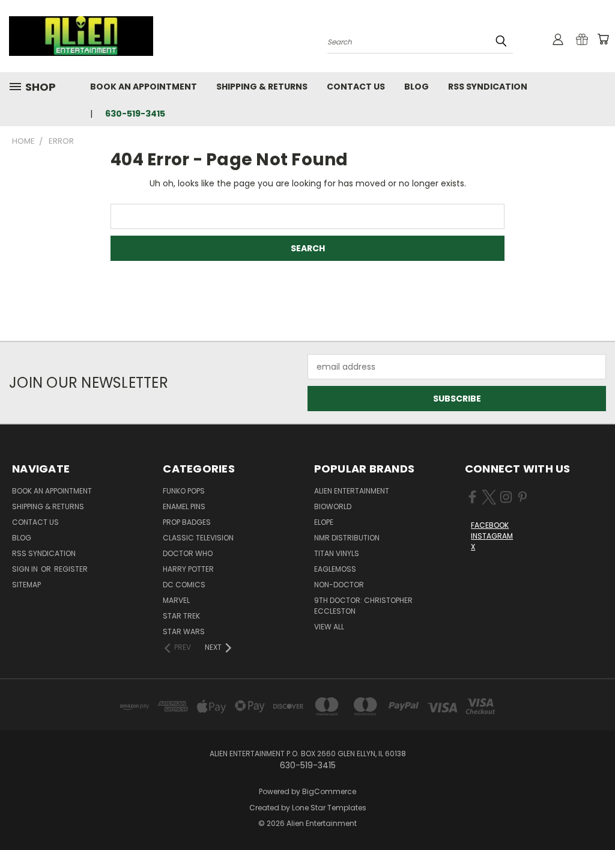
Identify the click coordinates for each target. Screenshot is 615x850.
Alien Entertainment (351, 491)
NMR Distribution (347, 538)
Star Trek (181, 616)
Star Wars (184, 631)
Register (71, 569)
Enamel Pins (184, 506)
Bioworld (332, 506)
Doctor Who (188, 553)
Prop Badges (187, 522)
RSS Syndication (487, 87)
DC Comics (184, 584)
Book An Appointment (143, 87)
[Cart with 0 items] (603, 39)
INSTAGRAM (492, 536)
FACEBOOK (490, 525)
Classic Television (198, 538)
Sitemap (26, 584)
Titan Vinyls (336, 553)
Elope (323, 522)
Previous (596, 812)
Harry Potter (188, 569)
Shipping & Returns (262, 87)
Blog (416, 87)
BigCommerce (329, 791)
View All (329, 627)
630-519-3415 (135, 114)
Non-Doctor (339, 584)
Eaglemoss (335, 569)
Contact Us (356, 87)
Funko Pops (184, 491)
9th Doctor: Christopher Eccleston (363, 605)
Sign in (26, 569)
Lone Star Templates (329, 808)
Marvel (176, 600)
